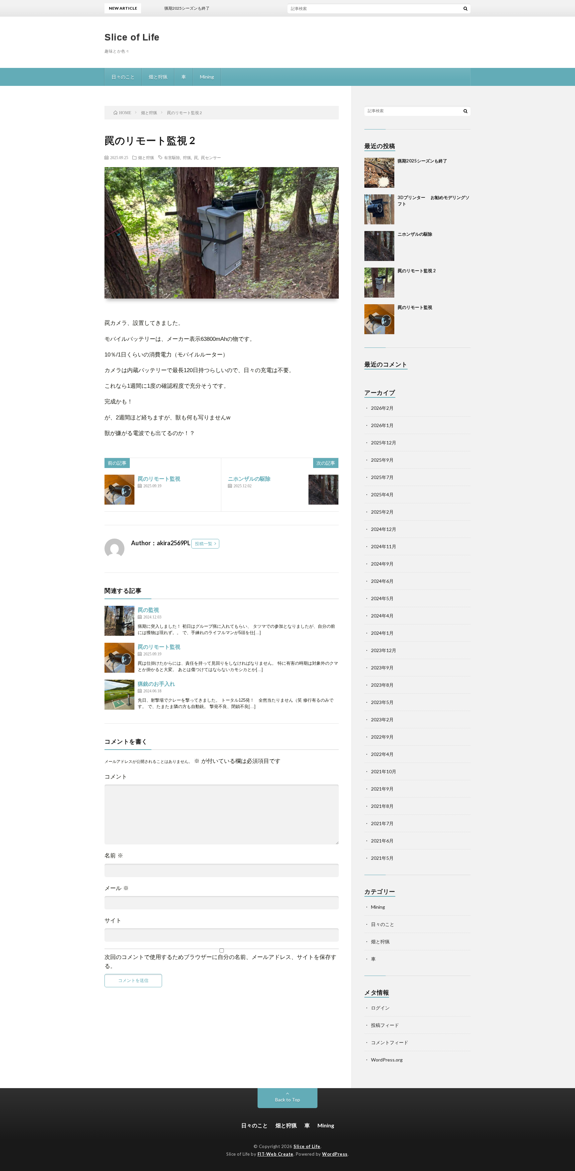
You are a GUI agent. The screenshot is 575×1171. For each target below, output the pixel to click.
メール (116, 888)
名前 (113, 855)
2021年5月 (382, 858)
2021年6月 (382, 840)
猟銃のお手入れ (156, 683)
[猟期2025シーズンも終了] (379, 173)
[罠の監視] (119, 621)
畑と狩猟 (158, 77)
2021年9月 (382, 789)
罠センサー (211, 157)
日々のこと (123, 77)
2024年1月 (382, 633)
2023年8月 (382, 685)
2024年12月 (383, 529)
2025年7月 (382, 477)
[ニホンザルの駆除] (323, 490)
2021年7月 (382, 823)
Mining (207, 77)
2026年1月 (382, 425)
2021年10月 (383, 771)
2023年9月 (382, 667)
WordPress (335, 1154)
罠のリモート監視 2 (417, 270)
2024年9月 (382, 564)
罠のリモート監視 (159, 478)
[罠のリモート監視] (119, 490)
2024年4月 (382, 615)
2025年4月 (382, 494)
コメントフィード (389, 1042)
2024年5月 (382, 598)
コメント (115, 777)
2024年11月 (383, 546)
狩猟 (187, 157)
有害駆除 (172, 157)
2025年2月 (382, 512)
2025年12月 (383, 442)
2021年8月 (382, 806)
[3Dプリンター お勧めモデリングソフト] (379, 209)
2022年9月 (382, 737)
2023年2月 (382, 719)
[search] (466, 8)
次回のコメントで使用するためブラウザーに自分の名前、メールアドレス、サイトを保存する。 (220, 961)
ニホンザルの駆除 (249, 478)
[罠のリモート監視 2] (379, 283)
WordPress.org (387, 1059)
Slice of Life (132, 37)
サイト (112, 920)
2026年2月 (382, 408)
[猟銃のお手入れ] (119, 695)
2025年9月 (382, 460)
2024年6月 (382, 581)
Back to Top (287, 1099)
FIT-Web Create (275, 1154)
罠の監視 (148, 609)
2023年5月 (382, 702)
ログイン (380, 1008)
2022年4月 (382, 754)
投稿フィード (385, 1025)
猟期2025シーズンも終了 (422, 160)
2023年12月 (383, 650)
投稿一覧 (203, 543)
